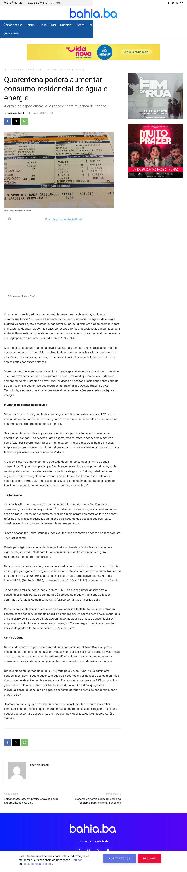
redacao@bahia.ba (98, 841)
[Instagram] (173, 3)
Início (6, 69)
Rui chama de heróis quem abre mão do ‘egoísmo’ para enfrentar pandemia (97, 800)
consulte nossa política (37, 863)
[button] (179, 29)
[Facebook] (168, 3)
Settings (77, 860)
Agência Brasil (16, 113)
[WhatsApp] (24, 121)
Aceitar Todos (119, 858)
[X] (177, 3)
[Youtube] (181, 3)
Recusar (149, 858)
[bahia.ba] (93, 13)
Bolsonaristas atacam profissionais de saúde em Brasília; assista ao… (31, 800)
